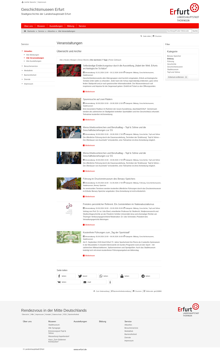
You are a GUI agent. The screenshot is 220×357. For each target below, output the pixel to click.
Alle (61, 60)
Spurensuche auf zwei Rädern (97, 99)
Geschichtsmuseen (175, 67)
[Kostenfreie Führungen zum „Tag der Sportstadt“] (69, 237)
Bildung (70, 26)
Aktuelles (128, 325)
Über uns (28, 26)
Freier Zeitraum (115, 60)
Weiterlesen (90, 92)
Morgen (73, 60)
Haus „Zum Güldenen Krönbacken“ (57, 341)
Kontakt (48, 314)
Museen (41, 26)
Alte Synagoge (54, 328)
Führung (170, 61)
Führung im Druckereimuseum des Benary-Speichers (109, 178)
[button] (66, 276)
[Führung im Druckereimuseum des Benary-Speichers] (69, 183)
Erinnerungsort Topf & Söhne (57, 332)
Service (82, 26)
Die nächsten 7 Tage (98, 60)
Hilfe (32, 314)
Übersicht (25, 314)
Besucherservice (131, 328)
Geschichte (171, 64)
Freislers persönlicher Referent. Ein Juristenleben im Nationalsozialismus (118, 204)
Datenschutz (57, 314)
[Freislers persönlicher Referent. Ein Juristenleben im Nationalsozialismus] (69, 209)
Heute (66, 60)
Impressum (42, 2)
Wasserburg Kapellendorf (58, 336)
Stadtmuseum (172, 69)
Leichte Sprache (30, 2)
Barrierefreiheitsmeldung (122, 291)
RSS (65, 314)
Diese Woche (83, 60)
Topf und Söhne (173, 72)
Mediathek (129, 331)
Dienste (128, 338)
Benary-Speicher (174, 56)
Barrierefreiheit (73, 314)
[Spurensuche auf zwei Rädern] (69, 104)
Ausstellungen (56, 26)
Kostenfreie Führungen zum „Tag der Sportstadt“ (106, 232)
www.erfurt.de (80, 349)
